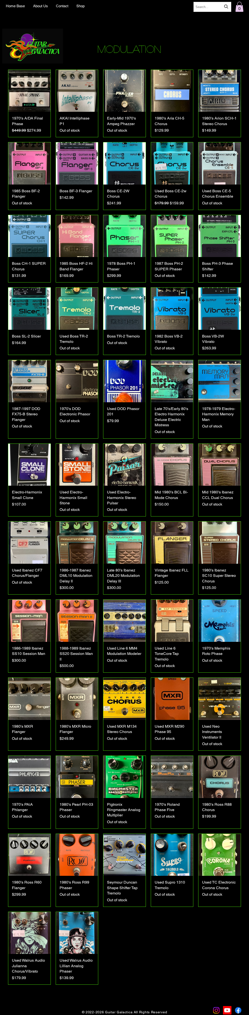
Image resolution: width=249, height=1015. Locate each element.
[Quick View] (29, 91)
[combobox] (212, 7)
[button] (239, 7)
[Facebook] (238, 1010)
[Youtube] (227, 1010)
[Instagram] (216, 1010)
